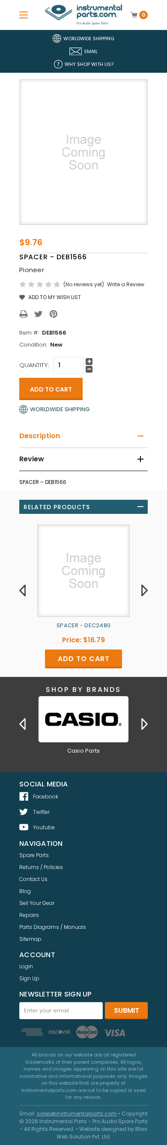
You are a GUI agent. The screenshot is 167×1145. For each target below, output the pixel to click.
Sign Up (29, 978)
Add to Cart (84, 659)
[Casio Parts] (83, 719)
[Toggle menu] (23, 14)
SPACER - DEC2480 (83, 625)
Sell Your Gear (36, 903)
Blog (25, 891)
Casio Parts (83, 751)
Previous (22, 590)
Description (39, 436)
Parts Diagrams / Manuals (52, 927)
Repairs (29, 915)
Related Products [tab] (57, 507)
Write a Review (125, 284)
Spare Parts (34, 855)
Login (26, 966)
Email (91, 51)
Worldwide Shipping (88, 38)
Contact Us (33, 879)
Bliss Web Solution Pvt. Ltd (102, 1132)
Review (31, 459)
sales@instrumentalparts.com (77, 1113)
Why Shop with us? (89, 64)
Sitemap (30, 939)
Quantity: (34, 365)
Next (144, 590)
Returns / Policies (41, 867)
